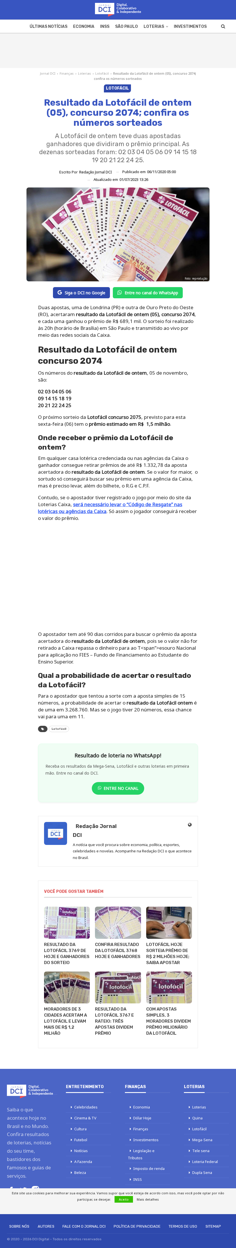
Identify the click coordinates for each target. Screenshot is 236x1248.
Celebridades (86, 1107)
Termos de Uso (183, 1226)
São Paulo (126, 26)
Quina (197, 1118)
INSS (104, 26)
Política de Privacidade (137, 1226)
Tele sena (201, 1150)
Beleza (80, 1172)
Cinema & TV (85, 1118)
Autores (46, 1226)
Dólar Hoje (142, 1118)
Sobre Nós (19, 1226)
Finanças (67, 73)
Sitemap (213, 1226)
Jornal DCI (47, 73)
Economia (83, 26)
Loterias (154, 26)
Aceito (124, 1199)
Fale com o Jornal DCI (84, 1226)
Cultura (80, 1128)
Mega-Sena (202, 1139)
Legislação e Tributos (141, 1154)
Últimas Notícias (48, 26)
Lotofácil (102, 73)
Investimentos (190, 26)
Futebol (80, 1139)
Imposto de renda (149, 1168)
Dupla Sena (202, 1172)
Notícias (81, 1150)
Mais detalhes (148, 1199)
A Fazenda (83, 1161)
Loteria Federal (205, 1161)
